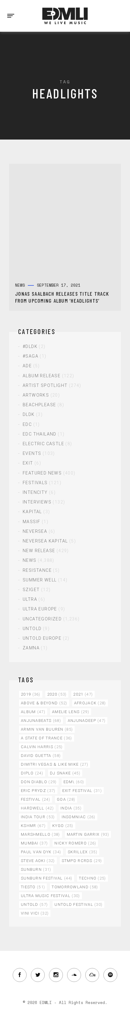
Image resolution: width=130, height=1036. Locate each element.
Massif (31, 521)
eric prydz (38, 790)
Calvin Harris (42, 747)
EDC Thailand (40, 434)
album (33, 711)
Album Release (41, 375)
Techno (92, 878)
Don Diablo (39, 782)
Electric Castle (43, 443)
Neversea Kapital (45, 541)
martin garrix (88, 834)
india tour (38, 817)
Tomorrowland (75, 887)
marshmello (40, 834)
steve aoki (38, 860)
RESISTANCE (37, 570)
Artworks (36, 395)
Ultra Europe (40, 608)
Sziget (31, 589)
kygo (62, 825)
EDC (27, 424)
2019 (31, 694)
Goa (66, 799)
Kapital (32, 511)
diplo (32, 773)
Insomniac (79, 817)
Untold (32, 628)
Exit (28, 463)
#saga (30, 356)
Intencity (35, 492)
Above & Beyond (44, 703)
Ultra (30, 599)
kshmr (33, 825)
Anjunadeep (87, 720)
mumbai (34, 843)
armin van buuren (47, 729)
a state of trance (46, 738)
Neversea (35, 531)
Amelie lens (70, 711)
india (71, 808)
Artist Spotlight (45, 385)
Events (32, 453)
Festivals (35, 482)
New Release (39, 550)
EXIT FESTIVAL (82, 790)
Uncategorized (42, 618)
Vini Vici (35, 913)
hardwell (37, 808)
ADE (27, 365)
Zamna (31, 647)
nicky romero (75, 843)
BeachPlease (39, 404)
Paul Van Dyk (41, 852)
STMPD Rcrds (82, 860)
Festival (35, 799)
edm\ (73, 782)
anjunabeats (41, 720)
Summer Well (40, 580)
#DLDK (30, 346)
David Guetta (41, 755)
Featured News (42, 473)
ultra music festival (50, 895)
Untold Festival (78, 904)
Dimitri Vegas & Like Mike (54, 764)
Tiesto (33, 887)
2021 (83, 694)
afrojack (90, 703)
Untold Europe (42, 638)
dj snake (65, 773)
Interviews (37, 502)
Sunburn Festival (46, 878)
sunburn (36, 869)
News (30, 560)
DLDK (29, 414)
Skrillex (82, 852)
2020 (57, 694)
